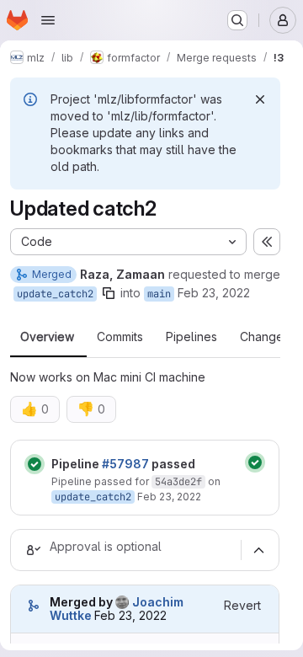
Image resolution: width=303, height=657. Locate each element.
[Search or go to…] (237, 20)
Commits (120, 337)
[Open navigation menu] (48, 20)
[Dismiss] (260, 99)
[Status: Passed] (34, 464)
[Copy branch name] (108, 293)
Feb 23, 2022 (214, 293)
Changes (265, 337)
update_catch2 (55, 294)
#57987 (125, 464)
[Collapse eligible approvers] (258, 550)
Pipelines (191, 337)
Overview (47, 337)
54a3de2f (178, 482)
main (159, 294)
